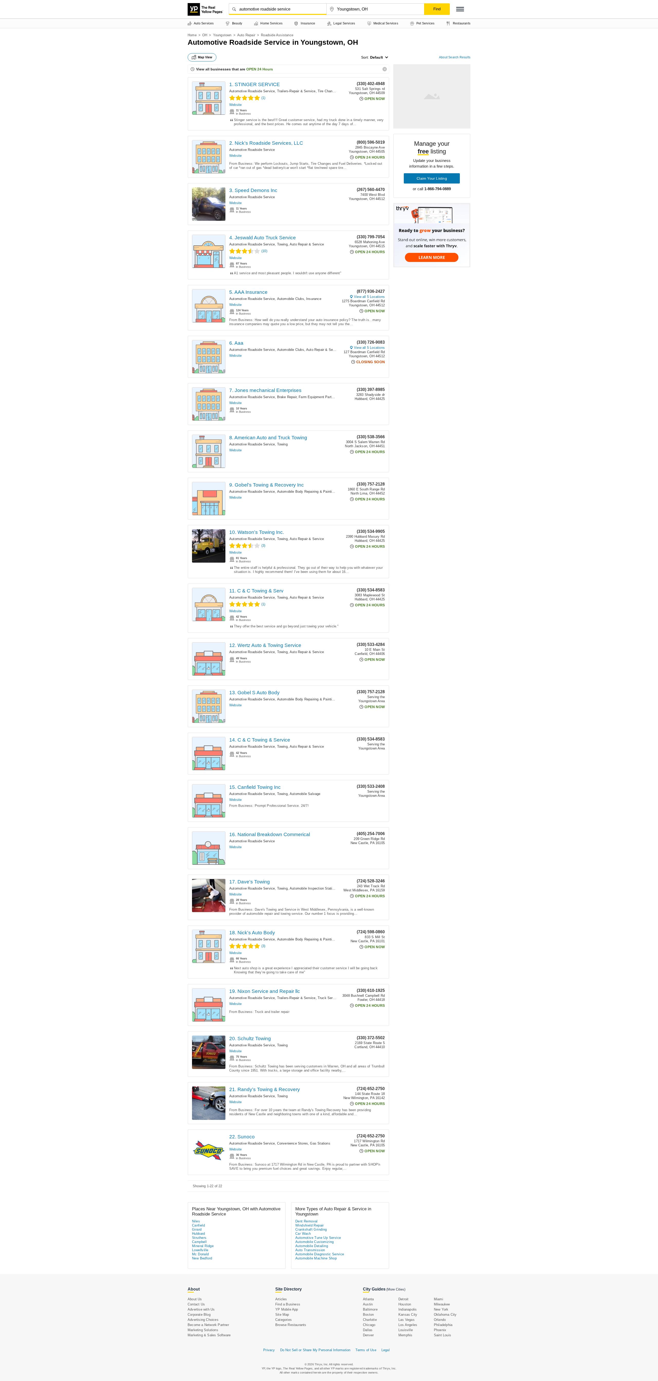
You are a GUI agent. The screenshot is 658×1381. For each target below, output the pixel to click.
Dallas (367, 1330)
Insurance (313, 299)
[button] (460, 9)
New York (441, 1309)
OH (204, 35)
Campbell (199, 1242)
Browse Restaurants (290, 1325)
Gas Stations (320, 1143)
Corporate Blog (199, 1314)
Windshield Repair (309, 1225)
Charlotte (370, 1320)
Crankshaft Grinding (311, 1229)
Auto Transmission (310, 1250)
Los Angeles (407, 1325)
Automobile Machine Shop (316, 1258)
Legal (385, 1350)
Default (376, 57)
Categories (283, 1320)
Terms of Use (365, 1350)
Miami (438, 1299)
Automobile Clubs (290, 299)
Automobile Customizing (314, 1242)
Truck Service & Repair (335, 998)
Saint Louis (442, 1335)
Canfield (198, 1225)
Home (192, 35)
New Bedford (202, 1258)
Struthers (199, 1238)
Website (235, 104)
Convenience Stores (292, 1143)
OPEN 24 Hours (259, 69)
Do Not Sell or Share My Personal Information (315, 1350)
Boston (368, 1314)
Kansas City (407, 1314)
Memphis (405, 1335)
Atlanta (368, 1299)
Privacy (269, 1350)
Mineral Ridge (203, 1246)
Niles (196, 1221)
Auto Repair (246, 35)
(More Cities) (395, 1289)
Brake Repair (287, 397)
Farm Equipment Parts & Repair (323, 397)
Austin (368, 1304)
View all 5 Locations (369, 297)
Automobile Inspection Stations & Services (323, 888)
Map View (205, 57)
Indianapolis (407, 1309)
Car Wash (303, 1234)
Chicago (369, 1325)
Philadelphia (443, 1325)
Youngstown (222, 35)
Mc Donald (200, 1254)
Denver (368, 1335)
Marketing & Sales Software (209, 1335)
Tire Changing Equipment (337, 91)
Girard (197, 1229)
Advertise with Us (201, 1309)
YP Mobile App (286, 1309)
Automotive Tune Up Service (318, 1238)
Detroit (403, 1299)
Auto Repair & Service (307, 244)
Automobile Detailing (311, 1246)
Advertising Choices (203, 1320)
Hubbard (198, 1234)
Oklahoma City (445, 1314)
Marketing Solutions (203, 1330)
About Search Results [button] (454, 57)
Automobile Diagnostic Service (319, 1254)
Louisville (405, 1330)
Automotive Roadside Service (252, 91)
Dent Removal (306, 1221)
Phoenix (440, 1330)
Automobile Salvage (305, 794)
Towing (282, 244)
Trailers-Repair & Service (296, 91)
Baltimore (370, 1309)
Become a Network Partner (208, 1325)
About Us (195, 1299)
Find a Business (287, 1304)
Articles (281, 1299)
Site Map (282, 1314)
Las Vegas (406, 1320)
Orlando (440, 1320)
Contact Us (196, 1304)
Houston (404, 1304)
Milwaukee (442, 1304)
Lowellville (200, 1250)
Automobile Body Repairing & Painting (306, 491)
